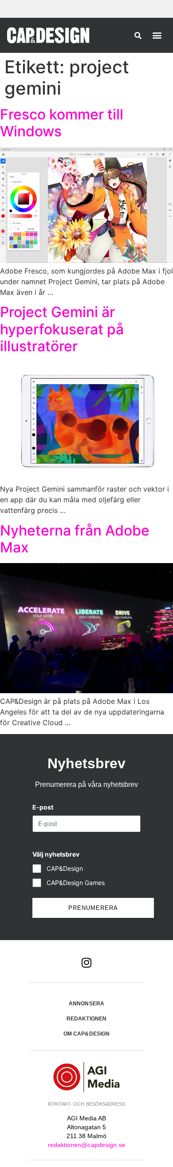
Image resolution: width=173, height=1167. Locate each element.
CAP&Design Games (76, 882)
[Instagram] (86, 962)
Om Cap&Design (86, 1034)
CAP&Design (65, 868)
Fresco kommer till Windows (61, 123)
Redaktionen (86, 1019)
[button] (157, 35)
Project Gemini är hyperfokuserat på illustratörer (62, 329)
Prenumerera (93, 908)
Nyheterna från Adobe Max (74, 539)
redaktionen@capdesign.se (86, 1144)
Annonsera (86, 1003)
